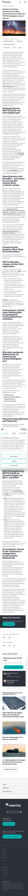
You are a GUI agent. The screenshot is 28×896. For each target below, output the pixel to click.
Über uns (4, 857)
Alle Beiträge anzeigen (10, 769)
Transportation (7, 47)
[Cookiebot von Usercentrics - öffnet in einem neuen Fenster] (20, 429)
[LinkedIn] (7, 812)
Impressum (5, 873)
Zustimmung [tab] (5, 433)
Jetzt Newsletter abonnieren (12, 836)
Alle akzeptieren (14, 456)
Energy (14, 47)
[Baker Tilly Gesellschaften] (13, 805)
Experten (4, 852)
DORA (7, 494)
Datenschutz (5, 867)
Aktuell (5, 784)
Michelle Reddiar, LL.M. (12, 680)
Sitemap (4, 876)
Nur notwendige (14, 465)
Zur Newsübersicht (8, 6)
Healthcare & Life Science (8, 41)
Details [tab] (14, 433)
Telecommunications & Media (9, 44)
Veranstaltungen (7, 791)
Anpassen (14, 461)
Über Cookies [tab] (23, 433)
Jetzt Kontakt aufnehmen (12, 667)
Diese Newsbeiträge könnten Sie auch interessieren (12, 693)
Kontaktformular (9, 824)
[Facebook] (17, 812)
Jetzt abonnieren (8, 624)
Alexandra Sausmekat (12, 673)
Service (4, 849)
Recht (20, 47)
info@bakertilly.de (6, 820)
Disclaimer (4, 870)
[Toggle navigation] (24, 2)
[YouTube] (20, 812)
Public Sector (19, 41)
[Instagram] (10, 812)
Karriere (4, 860)
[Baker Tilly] (6, 2)
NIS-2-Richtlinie (17, 491)
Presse (4, 854)
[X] (14, 812)
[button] (4, 645)
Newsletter (6, 788)
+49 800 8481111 (6, 818)
